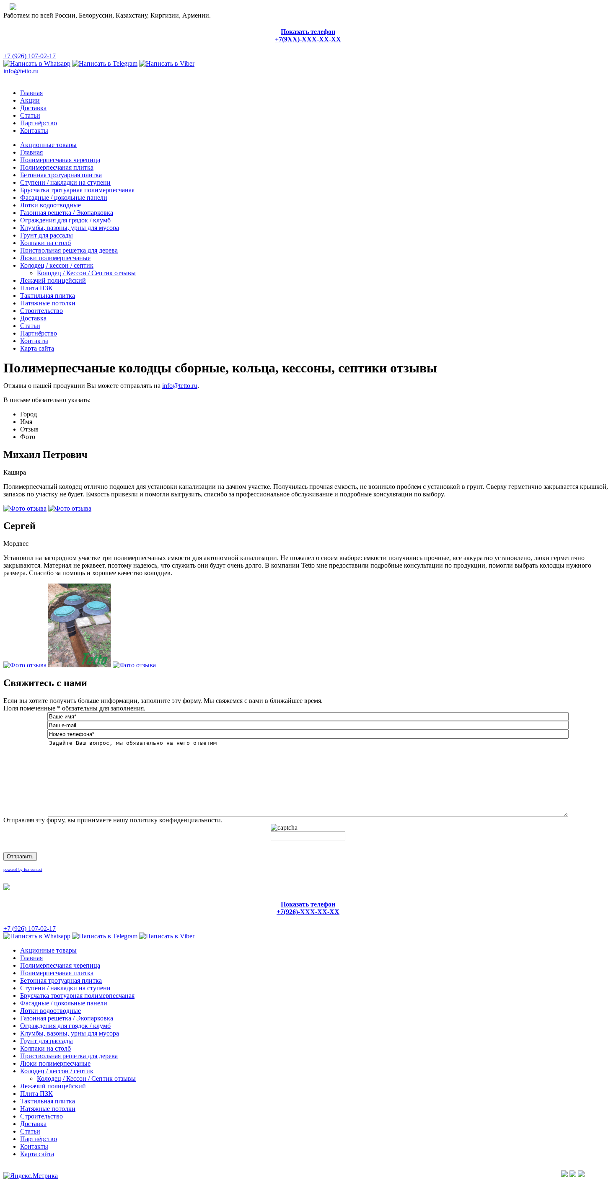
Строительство (41, 310)
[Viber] (166, 63)
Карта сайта (37, 348)
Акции (30, 100)
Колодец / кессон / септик (56, 265)
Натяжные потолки (47, 303)
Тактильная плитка (47, 295)
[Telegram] (104, 63)
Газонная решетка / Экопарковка (66, 212)
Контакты (34, 130)
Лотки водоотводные (50, 205)
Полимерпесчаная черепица (60, 159)
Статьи (30, 115)
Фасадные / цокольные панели (63, 197)
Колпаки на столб (45, 242)
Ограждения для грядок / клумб (65, 220)
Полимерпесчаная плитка (56, 167)
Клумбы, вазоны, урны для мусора (69, 227)
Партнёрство (38, 123)
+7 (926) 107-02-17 (29, 55)
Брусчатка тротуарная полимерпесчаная (77, 190)
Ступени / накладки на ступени (65, 182)
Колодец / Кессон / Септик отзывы (86, 272)
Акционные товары (48, 144)
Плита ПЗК (36, 288)
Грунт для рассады (46, 235)
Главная (31, 92)
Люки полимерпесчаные (55, 257)
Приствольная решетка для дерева (69, 250)
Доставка (33, 107)
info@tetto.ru (21, 71)
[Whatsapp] (36, 63)
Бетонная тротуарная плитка (61, 174)
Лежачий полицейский (53, 280)
